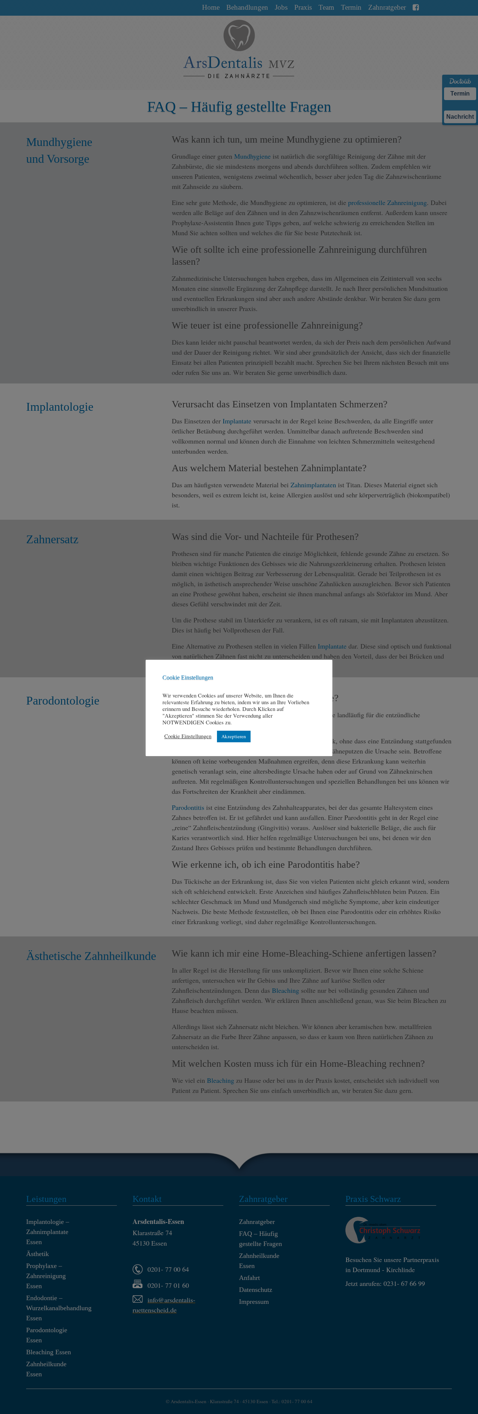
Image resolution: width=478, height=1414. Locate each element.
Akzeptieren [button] (233, 736)
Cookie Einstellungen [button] (187, 736)
